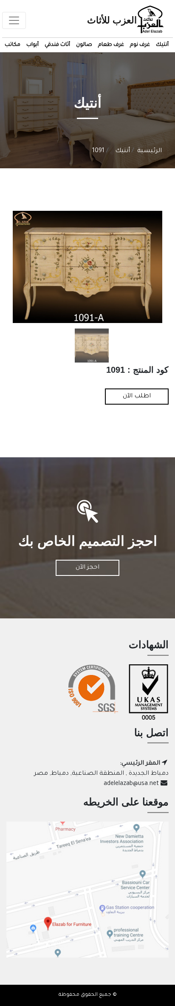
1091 (98, 151)
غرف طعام (111, 45)
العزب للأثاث (112, 20)
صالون (84, 45)
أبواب (32, 45)
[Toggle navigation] (14, 20)
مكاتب (12, 45)
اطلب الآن (137, 396)
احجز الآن (87, 567)
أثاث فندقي (57, 45)
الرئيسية (149, 151)
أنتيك (162, 45)
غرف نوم (140, 45)
